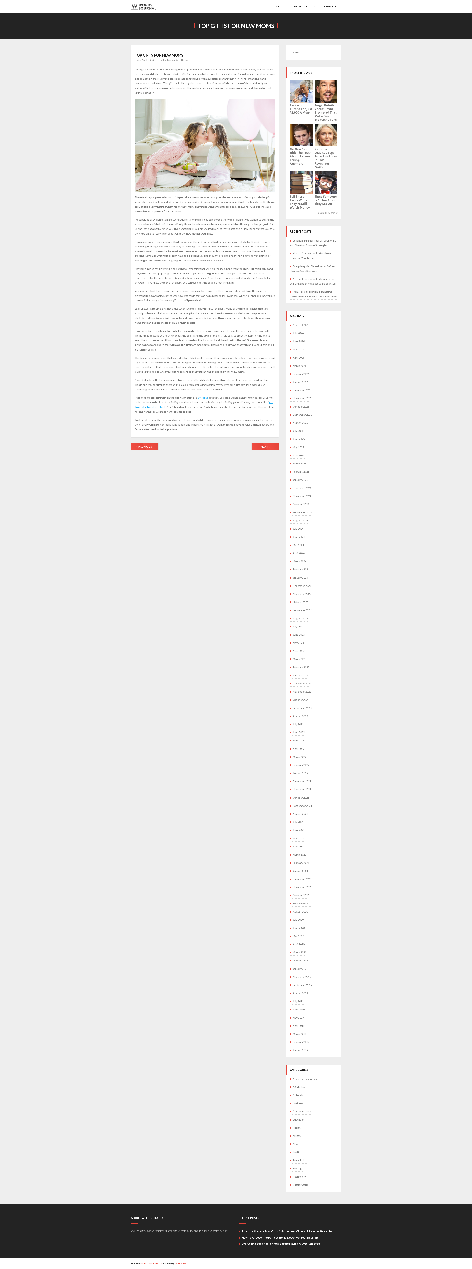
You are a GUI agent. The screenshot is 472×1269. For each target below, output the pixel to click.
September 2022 (302, 708)
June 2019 (299, 1009)
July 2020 (298, 919)
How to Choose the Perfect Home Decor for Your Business (311, 255)
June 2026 (299, 341)
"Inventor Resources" (305, 1078)
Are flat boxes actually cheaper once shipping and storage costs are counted (313, 281)
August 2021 (300, 813)
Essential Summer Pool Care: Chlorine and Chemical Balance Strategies (313, 243)
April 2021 (299, 846)
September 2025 (302, 414)
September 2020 (302, 903)
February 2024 (301, 569)
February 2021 (301, 862)
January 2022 (300, 773)
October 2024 (301, 504)
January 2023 (300, 675)
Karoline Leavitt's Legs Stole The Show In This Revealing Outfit (326, 158)
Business (298, 1103)
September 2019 (302, 985)
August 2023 (300, 618)
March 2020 (299, 952)
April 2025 (299, 455)
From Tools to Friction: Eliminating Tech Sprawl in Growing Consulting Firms (313, 294)
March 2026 (299, 365)
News (187, 59)
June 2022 (299, 732)
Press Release (301, 1160)
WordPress (180, 1263)
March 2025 (299, 463)
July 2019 (298, 1001)
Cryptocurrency (302, 1111)
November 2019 (302, 976)
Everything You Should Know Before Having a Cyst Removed (312, 268)
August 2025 (300, 422)
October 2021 (301, 797)
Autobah (298, 1095)
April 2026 (299, 357)
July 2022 (298, 724)
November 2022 (302, 691)
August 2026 (300, 325)
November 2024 (302, 496)
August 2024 (300, 520)
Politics (297, 1152)
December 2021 (302, 781)
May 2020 (298, 936)
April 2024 (299, 553)
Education (298, 1119)
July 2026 (298, 333)
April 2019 (299, 1025)
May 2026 (298, 349)
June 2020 (299, 928)
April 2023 (299, 650)
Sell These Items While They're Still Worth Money (300, 202)
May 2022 (298, 740)
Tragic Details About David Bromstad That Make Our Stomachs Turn (326, 112)
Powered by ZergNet (327, 213)
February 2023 (301, 667)
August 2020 (300, 911)
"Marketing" (299, 1086)
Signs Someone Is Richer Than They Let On (326, 200)
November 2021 (302, 789)
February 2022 (301, 765)
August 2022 (300, 716)
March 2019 (299, 1033)
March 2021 (299, 854)
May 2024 (298, 545)
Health (297, 1127)
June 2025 (299, 439)
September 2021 (302, 805)
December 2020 (302, 879)
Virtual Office (300, 1184)
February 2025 (301, 471)
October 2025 (301, 406)
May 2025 (298, 447)
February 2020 (301, 960)
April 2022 (299, 748)
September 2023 (302, 610)
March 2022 (299, 756)
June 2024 (299, 536)
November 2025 (302, 398)
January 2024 (300, 577)
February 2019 (301, 1041)
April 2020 (299, 944)
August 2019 (300, 993)
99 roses (203, 397)
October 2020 (301, 895)
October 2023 (301, 602)
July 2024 (298, 528)
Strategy (298, 1168)
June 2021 (299, 830)
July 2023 (298, 626)
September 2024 (302, 512)
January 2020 (300, 968)
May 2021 (298, 838)
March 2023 (299, 658)
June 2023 (299, 634)
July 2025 (298, 430)
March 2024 (299, 561)
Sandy (175, 59)
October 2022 (301, 699)
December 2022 (302, 683)
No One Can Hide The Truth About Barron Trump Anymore (301, 156)
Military (297, 1135)
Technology (299, 1176)
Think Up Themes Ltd (151, 1263)
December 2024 (302, 488)
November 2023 (302, 593)
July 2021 (298, 822)
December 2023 (302, 585)
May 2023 (298, 642)
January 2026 (300, 382)
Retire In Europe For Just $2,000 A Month (301, 109)
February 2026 (301, 373)
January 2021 (300, 870)
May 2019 (298, 1017)
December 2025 (302, 390)
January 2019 (300, 1050)
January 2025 (300, 479)
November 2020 (302, 887)
